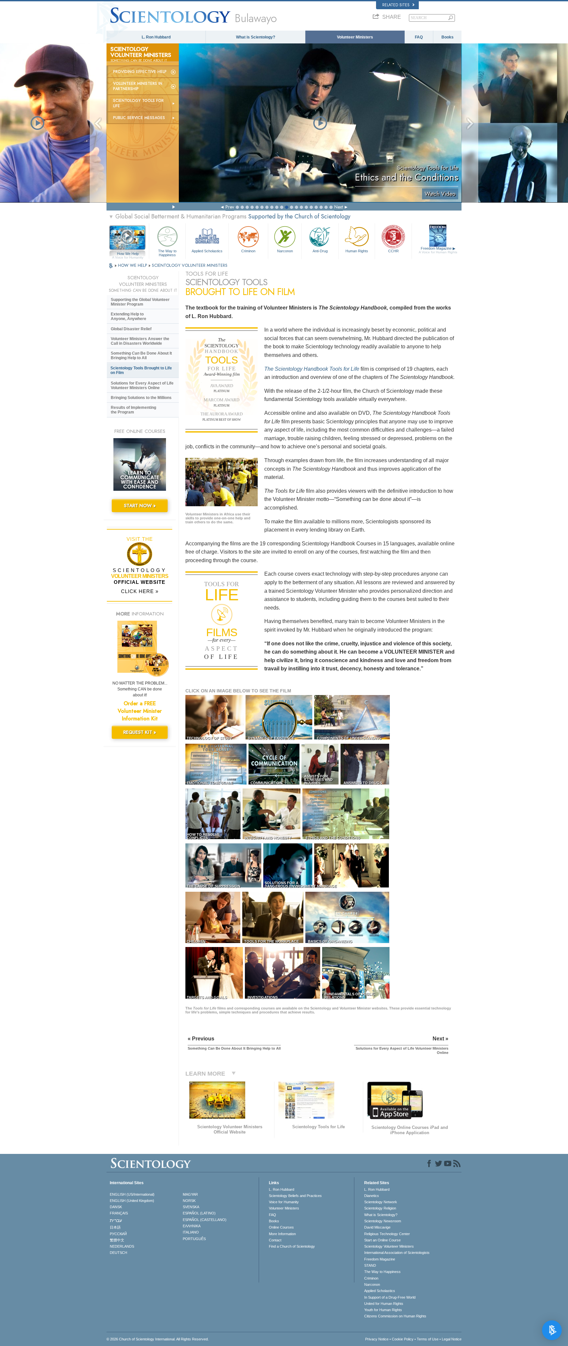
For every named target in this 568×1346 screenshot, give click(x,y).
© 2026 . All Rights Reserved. (157, 1339)
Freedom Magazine (438, 250)
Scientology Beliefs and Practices (295, 1196)
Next (338, 207)
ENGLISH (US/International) (132, 1194)
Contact (275, 1240)
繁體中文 (117, 1240)
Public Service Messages (139, 118)
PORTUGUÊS (194, 1239)
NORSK (189, 1201)
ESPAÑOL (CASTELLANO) (204, 1220)
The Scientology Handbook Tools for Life (311, 369)
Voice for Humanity (284, 1202)
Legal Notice (452, 1339)
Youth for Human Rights (383, 1310)
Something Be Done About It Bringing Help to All (141, 355)
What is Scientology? (255, 37)
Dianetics (371, 1196)
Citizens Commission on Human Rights (395, 1316)
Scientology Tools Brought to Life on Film (141, 370)
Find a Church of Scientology (292, 1246)
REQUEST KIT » (139, 732)
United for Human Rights (383, 1304)
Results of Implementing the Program (133, 409)
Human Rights (356, 251)
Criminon (248, 251)
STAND (370, 1265)
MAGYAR (190, 1194)
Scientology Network (380, 1202)
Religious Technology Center (387, 1234)
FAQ (419, 37)
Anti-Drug (320, 251)
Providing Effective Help (140, 72)
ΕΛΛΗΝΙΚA (192, 1226)
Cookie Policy (403, 1339)
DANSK (116, 1207)
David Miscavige (377, 1227)
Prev (229, 207)
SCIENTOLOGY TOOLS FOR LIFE (138, 103)
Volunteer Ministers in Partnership (137, 86)
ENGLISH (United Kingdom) (132, 1201)
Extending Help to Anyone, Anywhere (128, 316)
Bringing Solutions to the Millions (141, 397)
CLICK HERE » (139, 591)
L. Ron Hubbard (156, 37)
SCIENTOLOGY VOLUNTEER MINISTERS (189, 265)
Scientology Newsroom (382, 1221)
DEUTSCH (118, 1253)
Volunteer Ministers (355, 37)
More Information (282, 1234)
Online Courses (281, 1227)
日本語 (115, 1227)
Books (447, 37)
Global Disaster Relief (131, 329)
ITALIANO (191, 1232)
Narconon (285, 251)
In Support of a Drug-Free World (389, 1297)
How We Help (127, 254)
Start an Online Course (382, 1240)
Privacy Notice (377, 1339)
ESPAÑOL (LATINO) (199, 1213)
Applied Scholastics (207, 251)
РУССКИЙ (118, 1234)
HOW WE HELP (133, 265)
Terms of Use (427, 1339)
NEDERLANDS (122, 1246)
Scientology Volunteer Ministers (389, 1246)
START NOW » (140, 505)
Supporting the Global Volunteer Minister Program (140, 302)
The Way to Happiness (167, 252)
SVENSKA (191, 1207)
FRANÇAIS (119, 1213)
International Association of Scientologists (397, 1253)
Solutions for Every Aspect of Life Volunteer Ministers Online (142, 385)
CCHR (393, 251)
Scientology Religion (380, 1208)
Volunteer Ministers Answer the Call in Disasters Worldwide (140, 341)
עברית (116, 1220)
